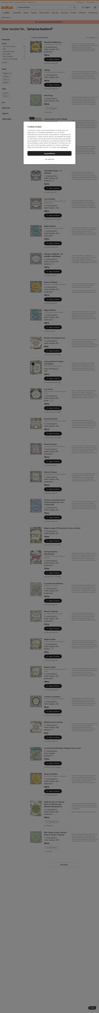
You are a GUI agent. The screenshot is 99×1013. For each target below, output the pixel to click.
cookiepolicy (64, 147)
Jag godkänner (49, 153)
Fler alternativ (49, 159)
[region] (49, 143)
